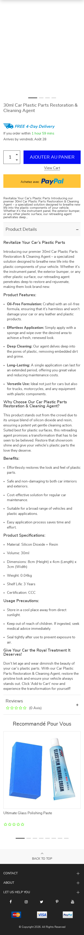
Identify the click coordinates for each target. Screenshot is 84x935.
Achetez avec (30, 182)
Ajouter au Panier (52, 157)
